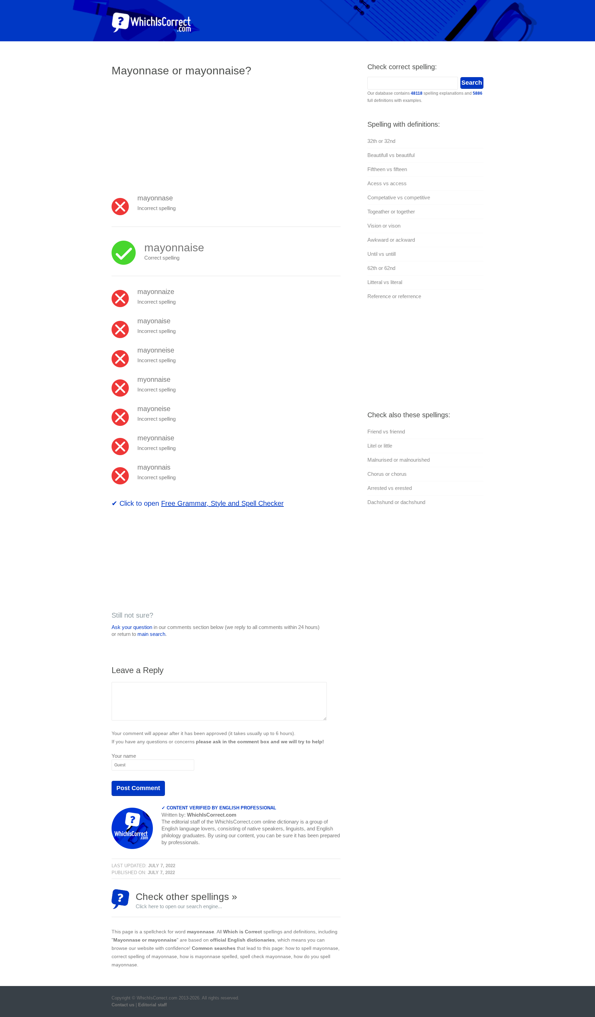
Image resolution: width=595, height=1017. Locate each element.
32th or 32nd (381, 141)
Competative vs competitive (398, 197)
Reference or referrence (394, 296)
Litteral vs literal (384, 282)
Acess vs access (387, 183)
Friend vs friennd (386, 431)
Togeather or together (391, 211)
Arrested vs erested (389, 488)
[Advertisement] (169, 132)
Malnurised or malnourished (398, 460)
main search (151, 634)
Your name (124, 756)
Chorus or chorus (387, 474)
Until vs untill (381, 254)
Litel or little (379, 446)
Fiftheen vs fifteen (387, 169)
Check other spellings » (186, 900)
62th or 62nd (381, 268)
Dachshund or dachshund (396, 502)
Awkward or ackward (391, 240)
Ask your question (132, 627)
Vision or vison (383, 226)
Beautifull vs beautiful (391, 155)
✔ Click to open (198, 503)
